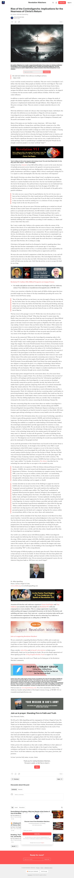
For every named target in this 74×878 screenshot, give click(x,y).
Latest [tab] (16, 807)
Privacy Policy (48, 838)
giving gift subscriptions (38, 650)
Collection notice (48, 867)
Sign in (69, 2)
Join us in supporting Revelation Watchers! (24, 636)
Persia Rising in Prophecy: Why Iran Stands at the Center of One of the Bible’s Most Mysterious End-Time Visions (30, 812)
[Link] (9, 713)
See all (13, 846)
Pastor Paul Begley (47, 604)
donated (24, 165)
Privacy (38, 867)
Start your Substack (33, 871)
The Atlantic (43, 461)
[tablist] (17, 789)
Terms (41, 867)
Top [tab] (12, 807)
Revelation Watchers (19, 17)
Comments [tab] (14, 789)
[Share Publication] (56, 2)
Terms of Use (44, 837)
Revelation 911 (44, 607)
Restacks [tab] (20, 789)
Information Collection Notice (36, 838)
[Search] (53, 2)
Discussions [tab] (21, 807)
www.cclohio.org (16, 586)
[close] (51, 815)
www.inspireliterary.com (28, 688)
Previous (16, 779)
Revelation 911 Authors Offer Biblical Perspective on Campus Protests (32, 282)
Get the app (44, 871)
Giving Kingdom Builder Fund (35, 655)
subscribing (24, 650)
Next (58, 779)
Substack (30, 875)
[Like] (12, 21)
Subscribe (62, 2)
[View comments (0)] (15, 21)
